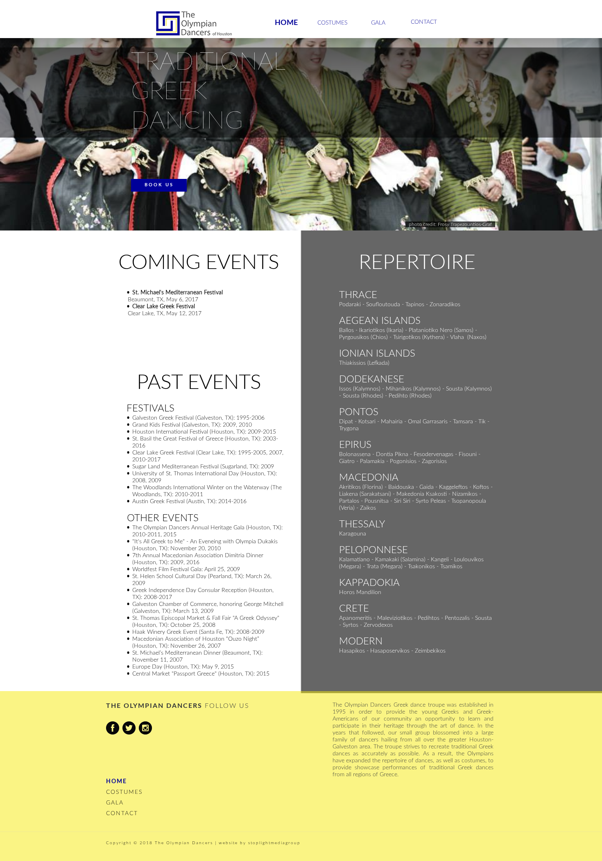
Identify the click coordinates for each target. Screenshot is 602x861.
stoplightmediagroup (274, 843)
